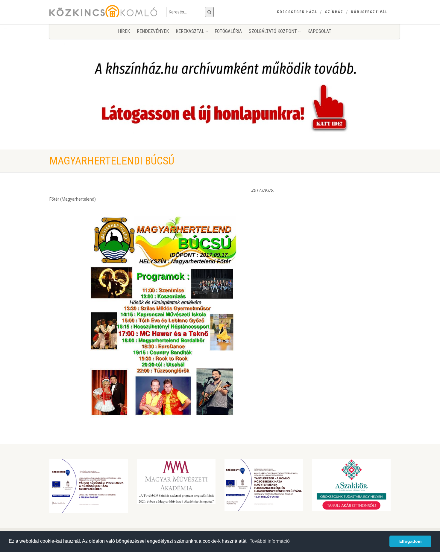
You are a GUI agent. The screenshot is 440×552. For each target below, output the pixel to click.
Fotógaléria (228, 31)
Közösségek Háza (297, 12)
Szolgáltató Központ (273, 31)
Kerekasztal (190, 31)
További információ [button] (270, 541)
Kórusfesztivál (369, 12)
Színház (334, 12)
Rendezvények (153, 31)
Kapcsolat (319, 31)
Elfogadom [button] (410, 541)
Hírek (124, 31)
